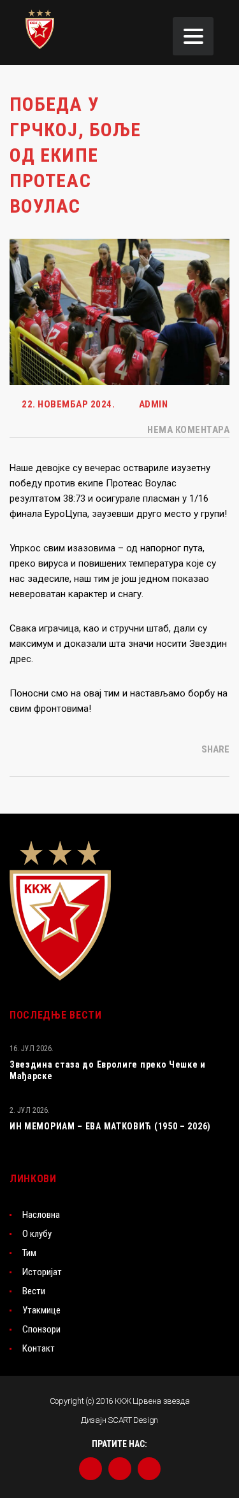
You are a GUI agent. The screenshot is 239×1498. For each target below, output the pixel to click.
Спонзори (41, 1329)
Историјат (42, 1272)
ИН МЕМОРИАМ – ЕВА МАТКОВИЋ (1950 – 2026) (110, 1126)
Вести (33, 1291)
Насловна (41, 1214)
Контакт (38, 1348)
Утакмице (41, 1310)
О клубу (37, 1234)
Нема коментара (187, 429)
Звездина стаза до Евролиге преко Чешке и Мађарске (108, 1070)
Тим (29, 1253)
